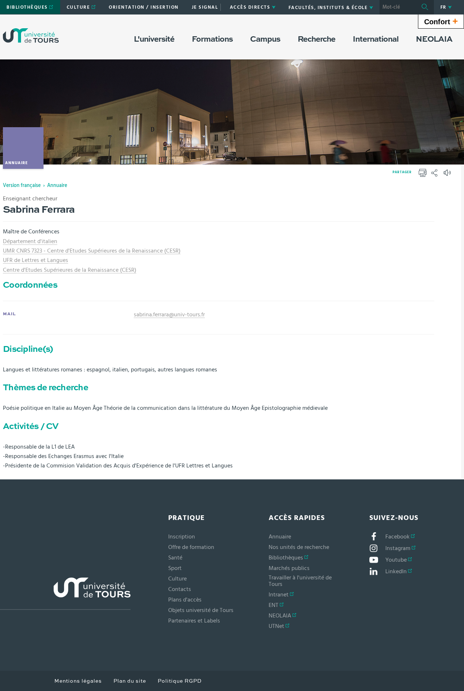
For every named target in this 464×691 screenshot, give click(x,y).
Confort (441, 21)
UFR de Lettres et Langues (35, 260)
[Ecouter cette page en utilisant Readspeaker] (448, 175)
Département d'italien (30, 241)
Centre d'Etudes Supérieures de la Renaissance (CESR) (69, 270)
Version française (22, 185)
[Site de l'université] (65, 594)
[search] (398, 7)
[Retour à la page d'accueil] (31, 35)
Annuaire (57, 185)
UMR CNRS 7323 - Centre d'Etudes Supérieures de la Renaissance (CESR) (92, 251)
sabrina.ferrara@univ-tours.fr (169, 314)
